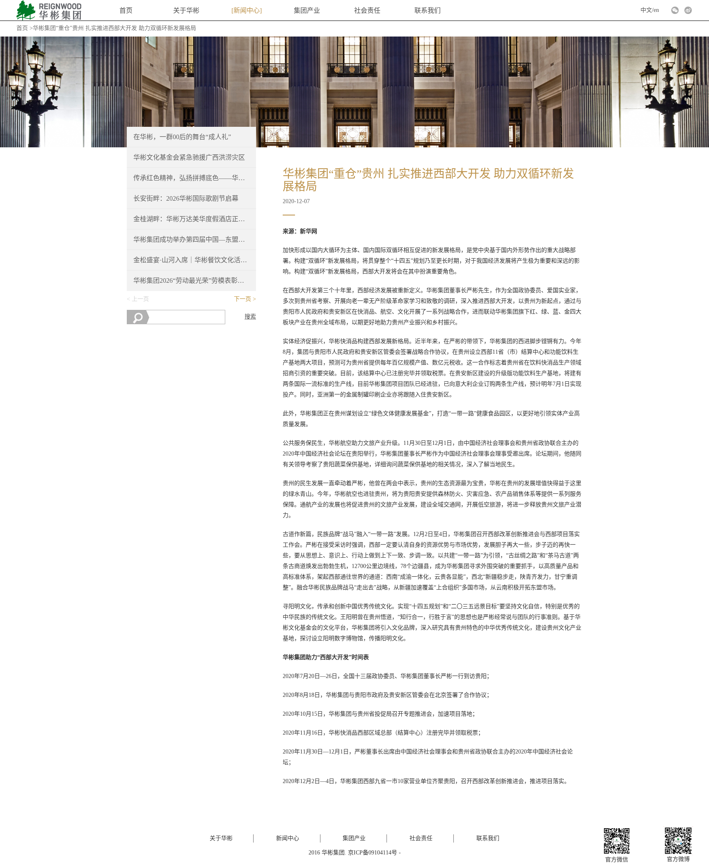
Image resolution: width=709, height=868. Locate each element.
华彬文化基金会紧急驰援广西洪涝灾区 (189, 157)
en (656, 10)
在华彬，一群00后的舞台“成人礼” (182, 136)
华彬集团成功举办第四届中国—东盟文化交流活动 (191, 239)
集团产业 (307, 10)
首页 (126, 10)
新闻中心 (246, 10)
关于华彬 (186, 10)
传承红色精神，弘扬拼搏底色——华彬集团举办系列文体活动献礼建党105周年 (191, 177)
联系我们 (427, 10)
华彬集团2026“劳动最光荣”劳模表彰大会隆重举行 (191, 280)
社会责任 (367, 10)
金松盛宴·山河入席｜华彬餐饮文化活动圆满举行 (191, 260)
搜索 (250, 317)
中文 (646, 10)
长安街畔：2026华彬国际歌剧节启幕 (185, 198)
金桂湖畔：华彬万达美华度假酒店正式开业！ (191, 218)
